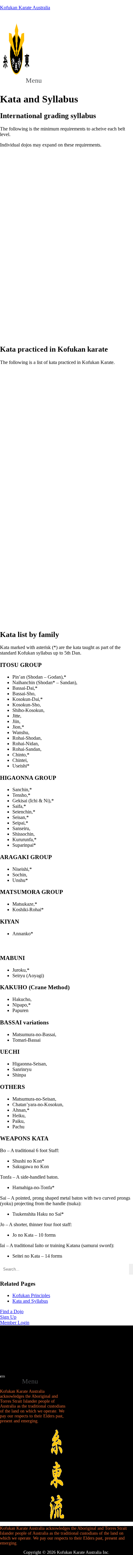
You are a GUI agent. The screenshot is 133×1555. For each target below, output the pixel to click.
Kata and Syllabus (30, 1301)
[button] (37, 80)
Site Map (21, 1335)
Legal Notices (25, 1344)
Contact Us (23, 1353)
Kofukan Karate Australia (25, 7)
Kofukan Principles (31, 1295)
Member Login (26, 1362)
